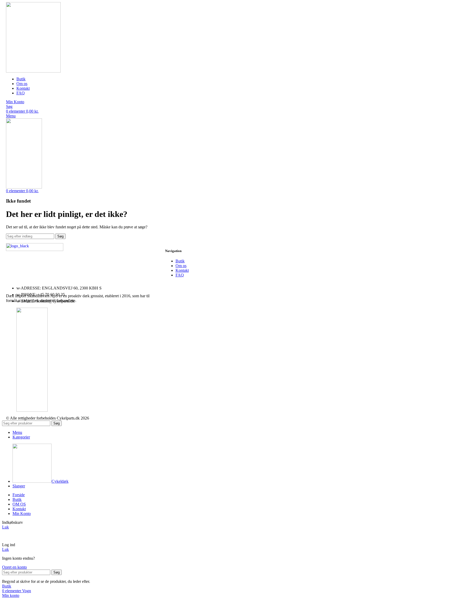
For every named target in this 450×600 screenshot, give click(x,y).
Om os (181, 265)
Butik (180, 261)
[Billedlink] (34, 249)
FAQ (180, 275)
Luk (5, 527)
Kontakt (182, 270)
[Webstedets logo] (33, 71)
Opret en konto (14, 567)
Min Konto (21, 513)
